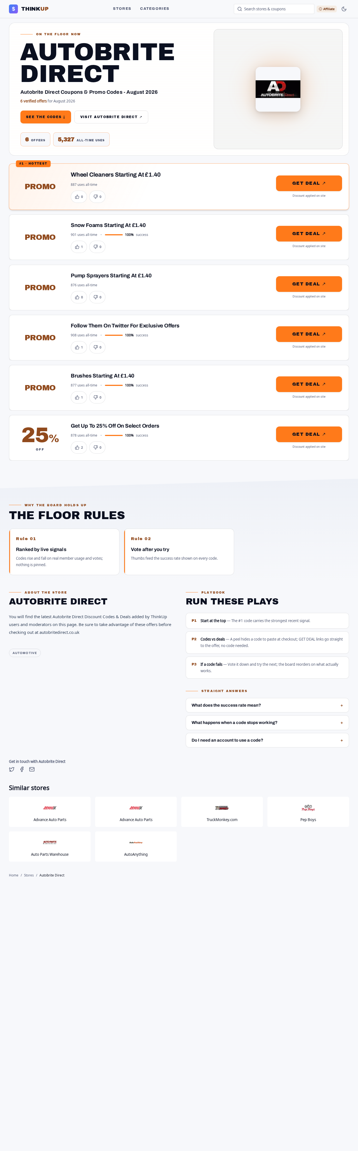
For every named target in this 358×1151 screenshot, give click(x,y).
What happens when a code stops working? (267, 722)
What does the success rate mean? (267, 705)
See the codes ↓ (45, 117)
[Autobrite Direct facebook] (22, 769)
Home (13, 875)
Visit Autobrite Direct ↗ (111, 117)
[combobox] (274, 9)
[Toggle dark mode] (344, 9)
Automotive (25, 653)
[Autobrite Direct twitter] (12, 769)
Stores (122, 9)
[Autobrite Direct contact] (32, 769)
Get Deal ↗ (309, 183)
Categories (154, 9)
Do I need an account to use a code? (267, 740)
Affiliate (329, 9)
